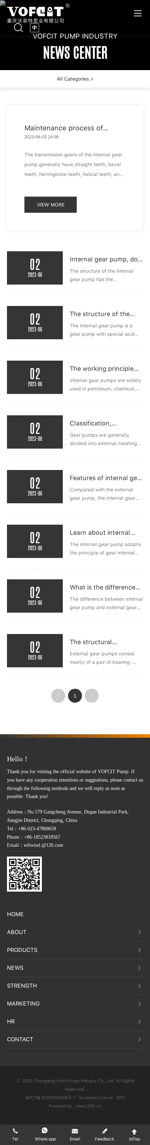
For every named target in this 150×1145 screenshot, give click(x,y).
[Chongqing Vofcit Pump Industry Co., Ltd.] (38, 12)
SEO (121, 1097)
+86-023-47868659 (37, 828)
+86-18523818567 (42, 837)
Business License (96, 1097)
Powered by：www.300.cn (75, 1106)
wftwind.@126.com (43, 845)
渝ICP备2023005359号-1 (50, 1097)
